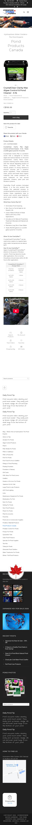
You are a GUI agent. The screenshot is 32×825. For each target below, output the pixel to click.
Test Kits (5, 543)
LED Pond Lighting (8, 490)
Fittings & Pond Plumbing (10, 463)
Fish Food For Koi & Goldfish (11, 460)
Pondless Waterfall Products (11, 522)
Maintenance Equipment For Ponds (13, 496)
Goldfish (5, 478)
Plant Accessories (8, 514)
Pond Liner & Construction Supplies (13, 520)
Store (5, 95)
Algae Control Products (9, 443)
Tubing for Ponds (7, 546)
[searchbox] (16, 378)
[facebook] (14, 6)
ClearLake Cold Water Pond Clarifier (16, 659)
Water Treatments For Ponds (11, 552)
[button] (10, 127)
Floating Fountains (8, 466)
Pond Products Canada (9, 525)
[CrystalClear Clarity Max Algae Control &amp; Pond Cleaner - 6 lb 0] (16, 70)
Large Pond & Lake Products (11, 487)
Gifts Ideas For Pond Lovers (11, 475)
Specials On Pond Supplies (10, 540)
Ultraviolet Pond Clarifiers (10, 549)
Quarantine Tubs (7, 534)
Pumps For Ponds (8, 531)
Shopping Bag (10, 349)
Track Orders (11, 343)
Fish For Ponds (7, 457)
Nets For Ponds (7, 502)
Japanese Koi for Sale (9, 484)
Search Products (11, 335)
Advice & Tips (7, 437)
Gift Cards (21, 349)
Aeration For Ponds (8, 440)
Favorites (21, 343)
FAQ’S (4, 445)
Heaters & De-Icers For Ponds (11, 481)
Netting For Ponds (8, 505)
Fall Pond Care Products (13, 664)
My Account (21, 335)
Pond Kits (5, 517)
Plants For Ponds (8, 511)
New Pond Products (8, 508)
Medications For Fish (9, 499)
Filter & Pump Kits (8, 454)
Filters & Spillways (8, 451)
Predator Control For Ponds (11, 528)
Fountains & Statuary (9, 469)
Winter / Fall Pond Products (10, 555)
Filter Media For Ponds (9, 448)
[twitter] (17, 6)
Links (4, 493)
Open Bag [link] (10, 803)
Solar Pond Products (9, 537)
